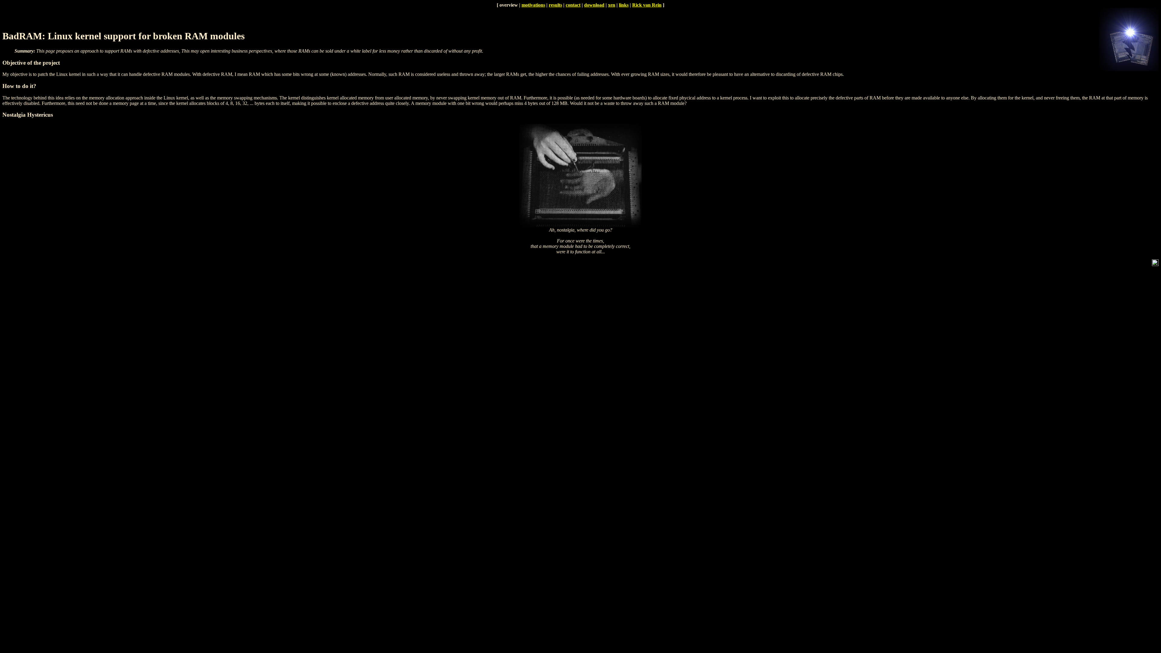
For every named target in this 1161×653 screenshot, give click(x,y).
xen (611, 5)
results (555, 5)
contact (573, 5)
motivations (533, 5)
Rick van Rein (647, 5)
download (594, 5)
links (624, 5)
